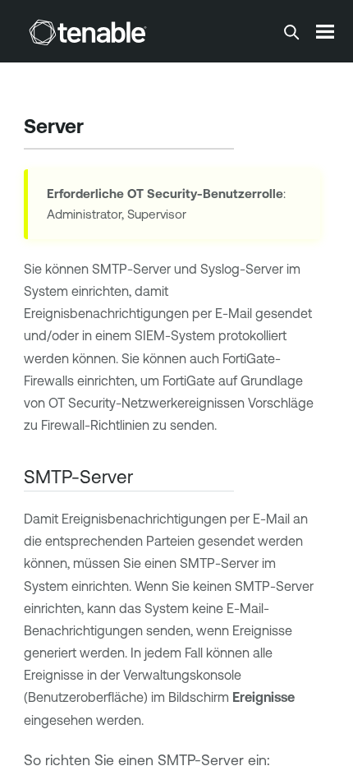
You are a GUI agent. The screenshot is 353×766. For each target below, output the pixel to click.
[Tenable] (87, 32)
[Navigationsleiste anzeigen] (325, 31)
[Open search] (291, 32)
